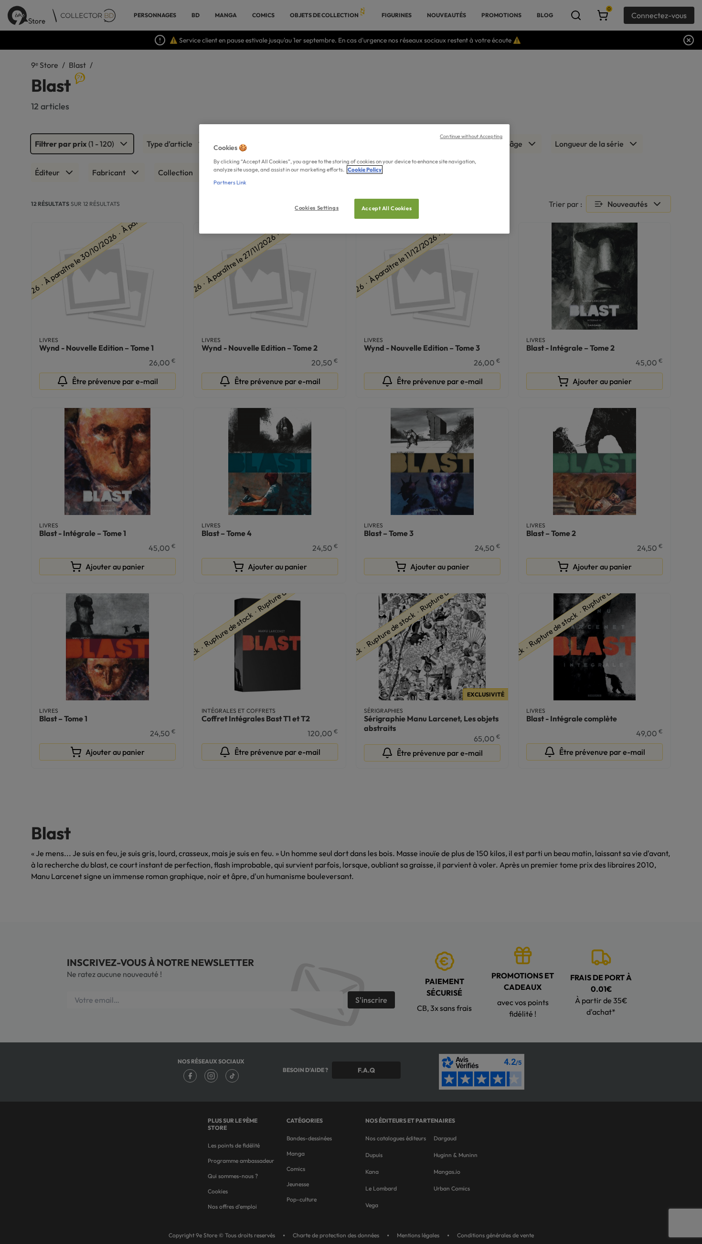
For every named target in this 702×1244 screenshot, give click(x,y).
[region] (354, 179)
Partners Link (229, 182)
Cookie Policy (365, 169)
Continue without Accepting (471, 136)
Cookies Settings (317, 207)
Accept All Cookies (387, 208)
